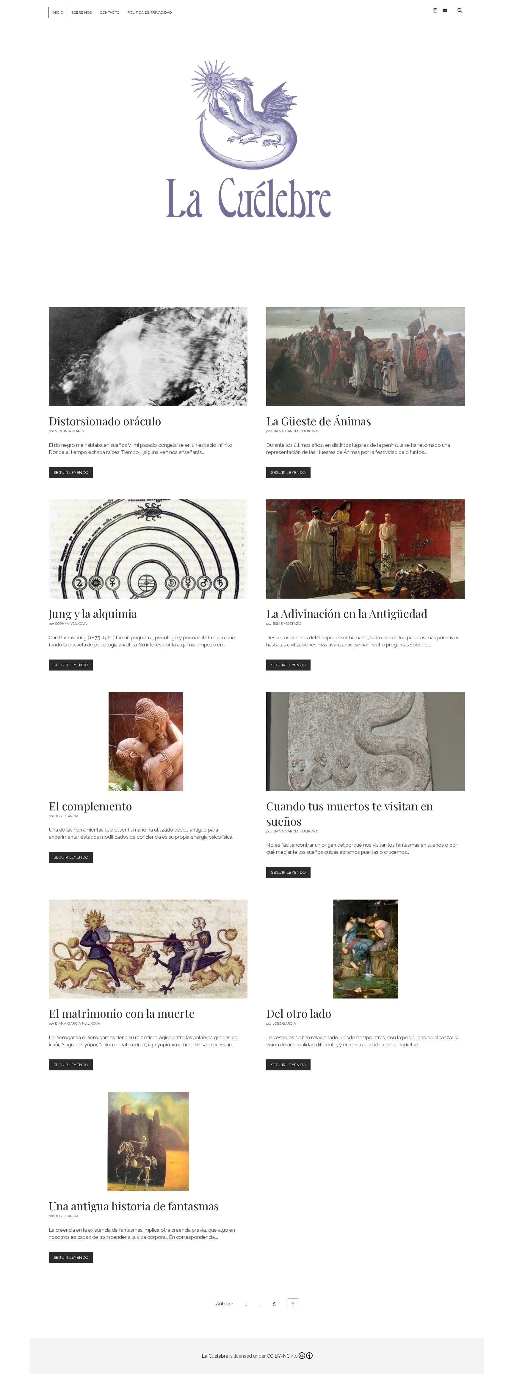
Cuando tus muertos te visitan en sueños (365, 741)
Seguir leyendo (73, 474)
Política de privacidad (150, 12)
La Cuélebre (215, 1356)
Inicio (57, 12)
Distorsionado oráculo (148, 356)
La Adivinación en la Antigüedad (365, 549)
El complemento (148, 741)
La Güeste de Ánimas (365, 356)
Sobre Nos (81, 12)
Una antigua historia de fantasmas (148, 1141)
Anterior (224, 1304)
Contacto (109, 12)
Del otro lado (365, 949)
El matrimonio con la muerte (148, 949)
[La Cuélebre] (257, 265)
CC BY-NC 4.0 (282, 1356)
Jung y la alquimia (148, 549)
